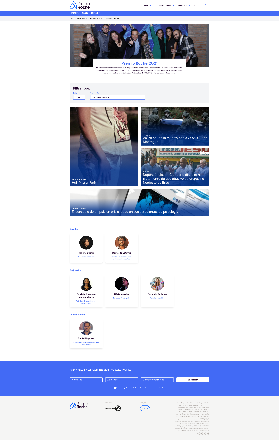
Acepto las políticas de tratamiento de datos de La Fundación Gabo (141, 388)
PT (199, 5)
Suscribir (193, 379)
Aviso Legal (181, 403)
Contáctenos (192, 403)
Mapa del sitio (204, 403)
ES (195, 5)
